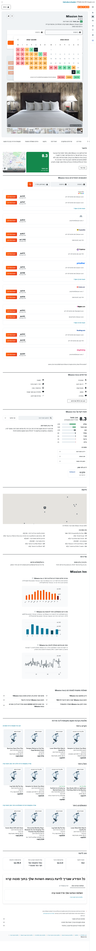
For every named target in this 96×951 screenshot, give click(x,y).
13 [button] (60, 59)
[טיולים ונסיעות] (92, 35)
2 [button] (78, 54)
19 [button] (64, 63)
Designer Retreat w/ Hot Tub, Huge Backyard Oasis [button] (35, 749)
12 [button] (64, 59)
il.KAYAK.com (83, 935)
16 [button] (78, 63)
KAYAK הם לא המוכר (78, 919)
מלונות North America (67, 935)
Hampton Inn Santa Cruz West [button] (76, 748)
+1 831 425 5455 (77, 26)
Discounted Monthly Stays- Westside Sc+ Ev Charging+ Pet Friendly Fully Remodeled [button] (34, 829)
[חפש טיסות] (92, 13)
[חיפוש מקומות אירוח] (92, 16)
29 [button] (51, 68)
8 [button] (51, 54)
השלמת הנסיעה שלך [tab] (78, 886)
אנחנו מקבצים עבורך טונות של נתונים (73, 922)
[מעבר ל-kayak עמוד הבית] (83, 7)
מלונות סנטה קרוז (14, 935)
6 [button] (60, 54)
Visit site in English (69, 2)
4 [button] (69, 54)
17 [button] (73, 63)
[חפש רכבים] (92, 20)
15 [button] (51, 59)
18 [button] (69, 63)
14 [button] (55, 59)
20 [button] (60, 63)
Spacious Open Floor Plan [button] (15, 748)
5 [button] (64, 54)
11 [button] (69, 59)
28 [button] (55, 68)
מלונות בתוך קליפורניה (40, 935)
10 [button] (73, 59)
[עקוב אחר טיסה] (92, 30)
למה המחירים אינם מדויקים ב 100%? (73, 926)
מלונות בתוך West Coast (27, 935)
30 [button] (78, 72)
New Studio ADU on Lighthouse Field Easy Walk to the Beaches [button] (76, 789)
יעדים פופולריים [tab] (64, 886)
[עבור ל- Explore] (92, 26)
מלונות (76, 935)
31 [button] (73, 72)
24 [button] (73, 68)
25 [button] (69, 68)
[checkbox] (77, 474)
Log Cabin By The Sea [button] (16, 786)
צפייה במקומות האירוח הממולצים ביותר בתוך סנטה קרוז (19, 805)
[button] (2, 2)
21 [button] (55, 63)
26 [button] (64, 68)
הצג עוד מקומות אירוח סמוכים (12, 726)
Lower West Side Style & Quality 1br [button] (57, 749)
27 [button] (60, 68)
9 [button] (78, 59)
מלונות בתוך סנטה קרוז (76, 897)
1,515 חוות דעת (67, 21)
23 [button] (78, 68)
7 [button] (55, 54)
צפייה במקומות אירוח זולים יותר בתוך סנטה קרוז (17, 763)
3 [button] (73, 54)
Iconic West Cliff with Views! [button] (14, 828)
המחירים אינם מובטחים (48, 913)
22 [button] (51, 63)
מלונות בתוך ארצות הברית (53, 935)
